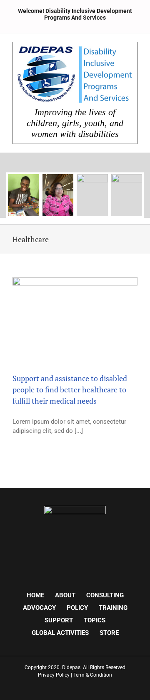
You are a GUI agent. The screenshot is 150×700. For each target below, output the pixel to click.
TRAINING (113, 608)
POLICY (77, 608)
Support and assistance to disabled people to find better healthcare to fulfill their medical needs (69, 389)
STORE (109, 633)
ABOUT (65, 595)
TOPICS (94, 620)
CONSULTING (105, 595)
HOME (35, 595)
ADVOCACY (39, 608)
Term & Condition (92, 675)
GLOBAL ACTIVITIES (60, 633)
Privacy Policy (54, 675)
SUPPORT (59, 620)
